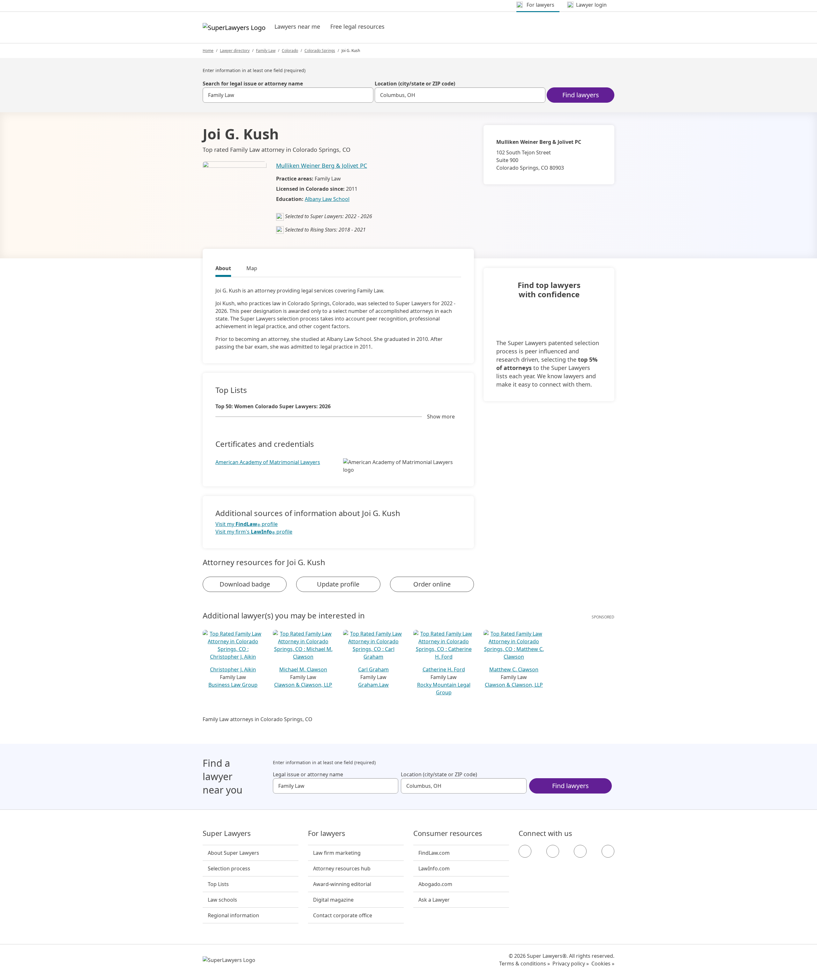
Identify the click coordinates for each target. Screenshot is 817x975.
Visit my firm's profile (253, 532)
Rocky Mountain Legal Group (443, 688)
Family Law (265, 50)
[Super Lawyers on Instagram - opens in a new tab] (552, 851)
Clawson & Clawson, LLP (303, 684)
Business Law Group (233, 684)
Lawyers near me (297, 26)
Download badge (245, 584)
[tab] (223, 269)
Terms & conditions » (524, 963)
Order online (432, 584)
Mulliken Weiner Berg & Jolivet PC (321, 165)
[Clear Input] (366, 95)
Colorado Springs (319, 50)
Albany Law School (327, 199)
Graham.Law (373, 684)
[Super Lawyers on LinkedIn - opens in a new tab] (608, 851)
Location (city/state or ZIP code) (415, 83)
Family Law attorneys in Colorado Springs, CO (257, 719)
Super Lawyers (227, 833)
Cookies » (602, 963)
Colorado (290, 50)
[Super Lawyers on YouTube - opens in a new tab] (580, 851)
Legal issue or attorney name (308, 774)
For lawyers (326, 833)
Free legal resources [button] (357, 26)
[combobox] (288, 95)
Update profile (338, 584)
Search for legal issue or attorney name (253, 83)
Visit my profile (246, 524)
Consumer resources (447, 833)
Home (208, 50)
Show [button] (441, 416)
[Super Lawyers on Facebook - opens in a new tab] (525, 851)
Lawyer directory (235, 50)
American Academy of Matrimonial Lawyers (267, 462)
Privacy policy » (570, 963)
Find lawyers (580, 95)
